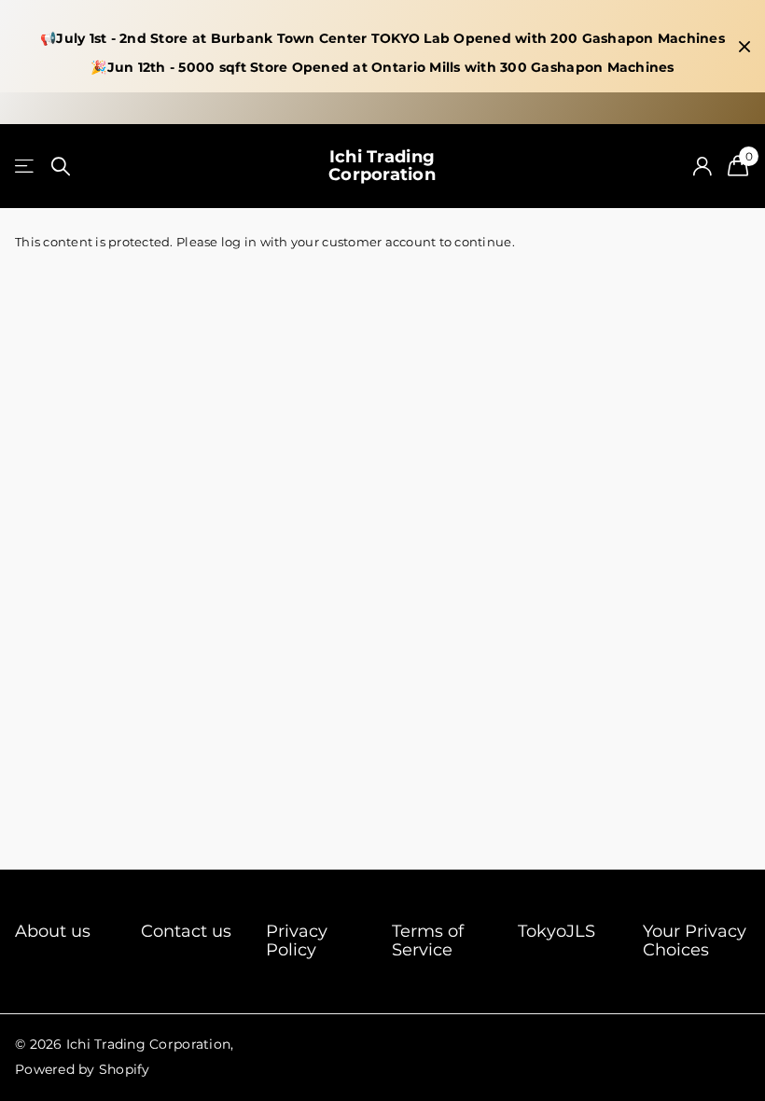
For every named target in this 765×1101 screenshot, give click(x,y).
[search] (60, 167)
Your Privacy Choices (694, 940)
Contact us (186, 931)
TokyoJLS (556, 931)
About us (52, 931)
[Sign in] (702, 167)
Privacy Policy (296, 940)
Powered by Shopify (82, 1069)
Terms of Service (428, 940)
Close (744, 46)
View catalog (25, 166)
